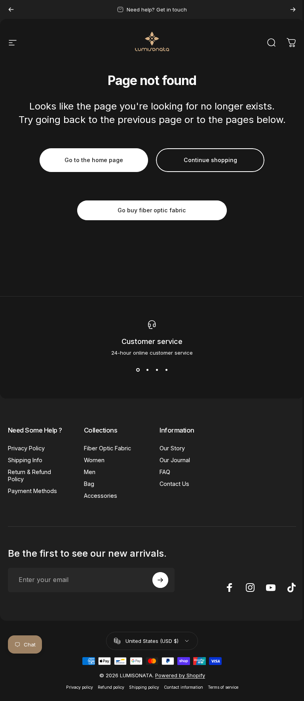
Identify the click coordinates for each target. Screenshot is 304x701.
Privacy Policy (26, 448)
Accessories (100, 495)
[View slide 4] (166, 370)
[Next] (293, 9)
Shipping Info (25, 460)
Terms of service (223, 687)
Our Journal (175, 460)
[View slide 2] (147, 370)
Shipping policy (144, 687)
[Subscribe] (160, 580)
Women (94, 460)
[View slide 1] (137, 370)
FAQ (165, 472)
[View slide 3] (157, 370)
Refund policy (111, 687)
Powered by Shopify (180, 675)
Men (89, 472)
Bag (89, 483)
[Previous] (11, 9)
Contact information (183, 687)
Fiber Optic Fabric (107, 448)
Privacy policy (79, 687)
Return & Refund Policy (29, 475)
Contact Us (174, 483)
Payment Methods (32, 490)
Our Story (172, 448)
